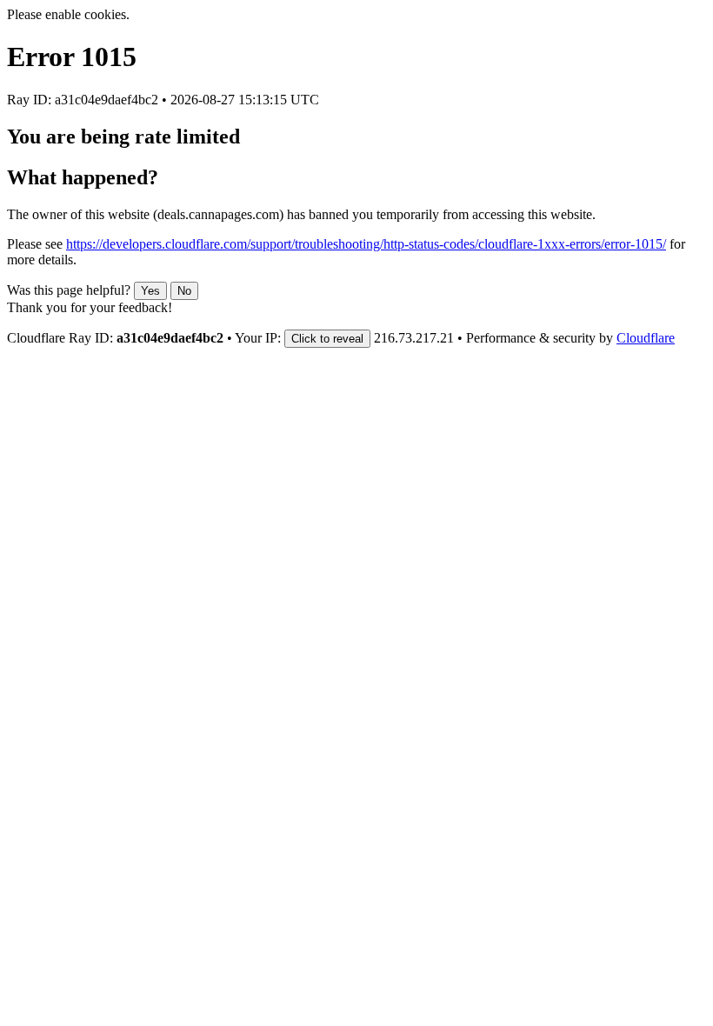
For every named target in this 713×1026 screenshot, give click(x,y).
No (184, 290)
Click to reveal (327, 338)
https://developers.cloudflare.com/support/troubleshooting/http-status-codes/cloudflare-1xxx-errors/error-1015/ (366, 244)
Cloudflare (645, 337)
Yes (150, 290)
